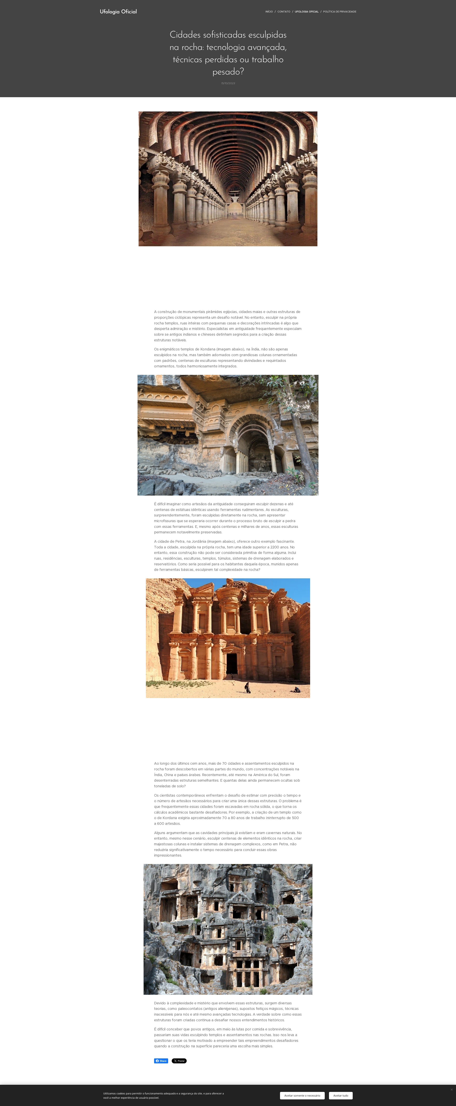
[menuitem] (270, 11)
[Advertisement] (228, 278)
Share (163, 1060)
